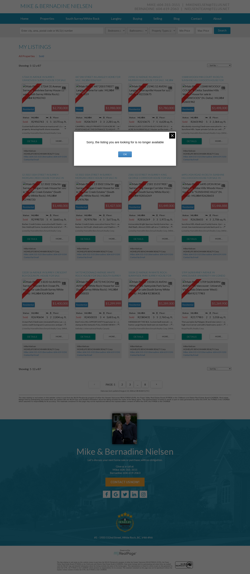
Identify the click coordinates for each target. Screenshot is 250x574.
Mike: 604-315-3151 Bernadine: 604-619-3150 (45, 156)
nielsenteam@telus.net (207, 9)
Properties (47, 18)
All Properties (27, 56)
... (137, 384)
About (217, 18)
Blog (176, 18)
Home (24, 18)
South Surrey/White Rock (82, 18)
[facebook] (106, 494)
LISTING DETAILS (32, 141)
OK (125, 154)
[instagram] (143, 494)
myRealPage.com (125, 553)
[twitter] (125, 494)
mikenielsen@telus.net (208, 5)
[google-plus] (116, 494)
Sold (41, 56)
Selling (157, 18)
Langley (116, 18)
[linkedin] (134, 494)
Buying (137, 18)
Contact (196, 18)
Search (222, 30)
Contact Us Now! (125, 482)
